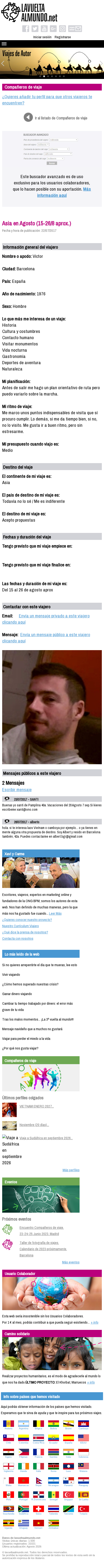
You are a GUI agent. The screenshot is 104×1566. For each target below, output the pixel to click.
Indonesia (83, 1457)
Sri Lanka (83, 1499)
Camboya (83, 1428)
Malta (8, 1485)
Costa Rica (38, 1443)
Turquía (83, 1514)
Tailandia (53, 1514)
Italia (38, 1471)
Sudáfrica (23, 1514)
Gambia (53, 1457)
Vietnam (38, 1528)
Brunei (68, 1428)
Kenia (53, 1471)
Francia (38, 1457)
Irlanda (23, 1471)
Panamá (68, 1485)
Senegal (54, 1499)
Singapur (68, 1499)
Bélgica (38, 1428)
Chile (8, 1443)
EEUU (83, 1443)
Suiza (38, 1514)
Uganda (8, 1528)
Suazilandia (8, 1514)
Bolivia (53, 1428)
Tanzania (68, 1514)
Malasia (83, 1471)
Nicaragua (53, 1485)
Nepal (38, 1485)
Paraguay (83, 1485)
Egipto (8, 1457)
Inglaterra (8, 1471)
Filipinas (23, 1457)
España (68, 1443)
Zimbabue (54, 1528)
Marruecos (23, 1485)
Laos (68, 1471)
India (68, 1457)
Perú (8, 1499)
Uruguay (23, 1528)
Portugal (23, 1499)
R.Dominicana (38, 1499)
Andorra (8, 1428)
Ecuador (53, 1443)
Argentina (23, 1428)
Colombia (23, 1443)
